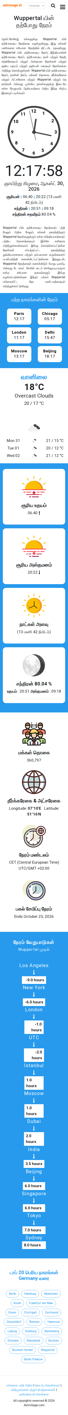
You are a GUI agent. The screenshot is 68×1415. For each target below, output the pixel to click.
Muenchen (51, 1293)
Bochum (53, 1340)
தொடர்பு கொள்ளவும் (48, 1385)
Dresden (13, 1340)
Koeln (17, 1303)
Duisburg (30, 1331)
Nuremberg (51, 1331)
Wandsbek (33, 1340)
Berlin (12, 1293)
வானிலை (34, 377)
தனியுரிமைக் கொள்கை (34, 1394)
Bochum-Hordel (22, 1350)
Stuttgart (30, 1312)
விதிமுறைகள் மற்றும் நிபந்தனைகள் (33, 1390)
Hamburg (30, 1293)
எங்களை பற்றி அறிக (20, 1385)
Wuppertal (48, 1350)
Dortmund (51, 1312)
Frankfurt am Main (41, 1303)
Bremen (34, 1322)
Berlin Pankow (33, 1359)
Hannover (53, 1322)
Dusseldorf (14, 1322)
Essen (12, 1312)
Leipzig (12, 1331)
